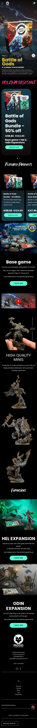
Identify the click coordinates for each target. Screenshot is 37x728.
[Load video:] (18, 301)
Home (3, 55)
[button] (33, 3)
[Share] (33, 55)
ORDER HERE (18, 283)
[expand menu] (2, 3)
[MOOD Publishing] (7, 3)
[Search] (18, 681)
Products (18, 686)
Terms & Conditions (14, 715)
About (18, 690)
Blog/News (18, 694)
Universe (18, 688)
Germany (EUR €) (9, 723)
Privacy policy (25, 715)
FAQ (18, 692)
